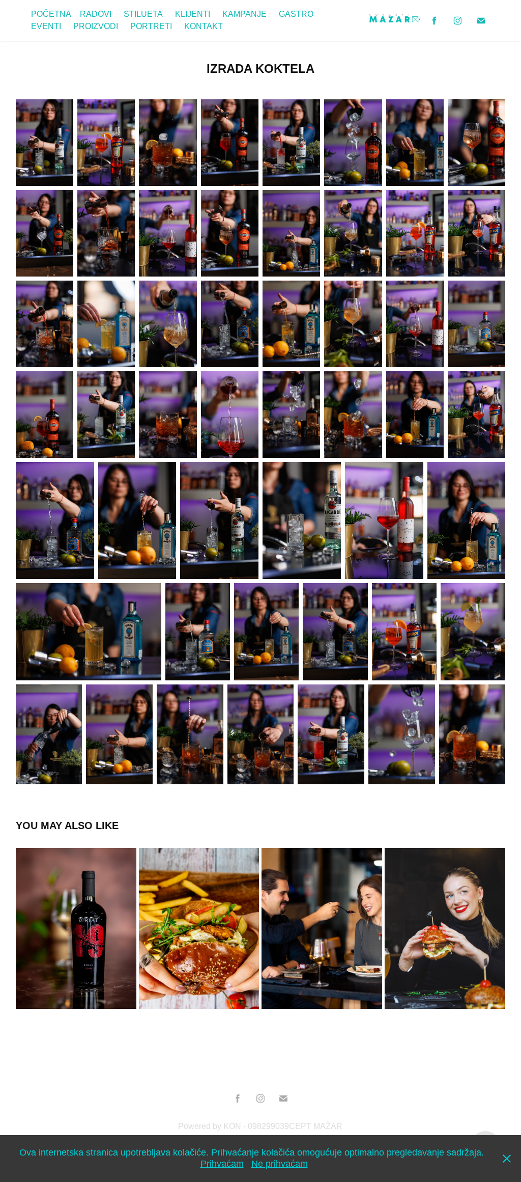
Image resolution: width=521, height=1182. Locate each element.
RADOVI (95, 14)
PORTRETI (151, 26)
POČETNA (51, 14)
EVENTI (46, 26)
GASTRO (296, 14)
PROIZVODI (95, 26)
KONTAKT (203, 26)
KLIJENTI (192, 14)
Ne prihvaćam (279, 1164)
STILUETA (143, 14)
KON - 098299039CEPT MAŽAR (282, 1126)
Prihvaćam (222, 1164)
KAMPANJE (244, 14)
